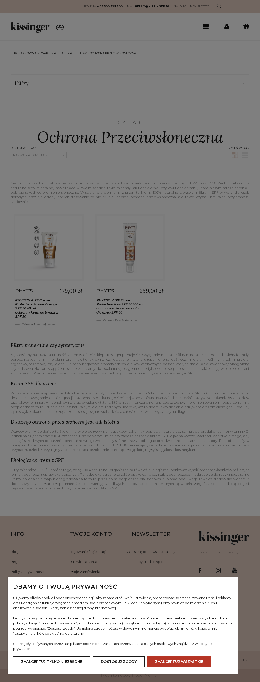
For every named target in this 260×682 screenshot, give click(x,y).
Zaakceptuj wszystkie (179, 661)
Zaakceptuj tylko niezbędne (52, 661)
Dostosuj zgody (119, 661)
